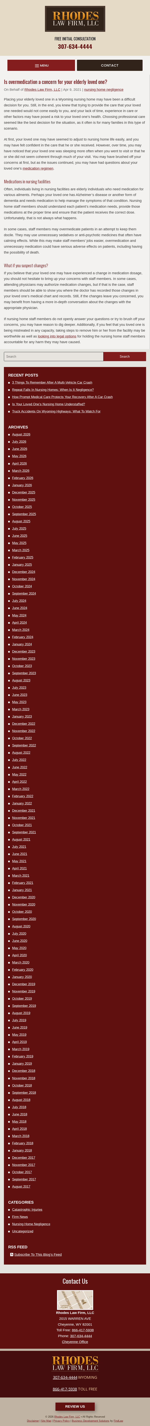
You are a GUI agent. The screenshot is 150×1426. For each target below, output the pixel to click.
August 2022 (21, 752)
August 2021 (21, 839)
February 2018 (22, 1143)
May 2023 (19, 702)
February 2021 (22, 883)
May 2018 (19, 1121)
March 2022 (20, 789)
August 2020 (21, 926)
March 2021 (20, 875)
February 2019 (22, 1056)
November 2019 (23, 991)
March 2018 (20, 1136)
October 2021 (22, 825)
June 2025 (19, 536)
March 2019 (20, 1049)
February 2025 (22, 557)
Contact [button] (110, 65)
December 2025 (23, 492)
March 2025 (20, 550)
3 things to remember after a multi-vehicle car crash (52, 382)
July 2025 (19, 528)
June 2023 (19, 695)
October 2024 (22, 586)
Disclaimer (33, 1420)
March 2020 (20, 962)
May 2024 (19, 615)
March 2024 (20, 630)
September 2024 (24, 593)
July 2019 (19, 1020)
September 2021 (24, 832)
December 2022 (23, 724)
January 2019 (22, 1063)
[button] (41, 65)
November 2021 (23, 818)
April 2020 (19, 955)
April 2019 (19, 1042)
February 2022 (22, 796)
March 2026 (20, 471)
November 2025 (23, 499)
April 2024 (19, 622)
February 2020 (22, 970)
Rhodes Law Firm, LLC (42, 90)
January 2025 (22, 564)
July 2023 (19, 687)
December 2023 (23, 651)
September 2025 (24, 514)
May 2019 (19, 1035)
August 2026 (21, 434)
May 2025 (19, 543)
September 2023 (24, 673)
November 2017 (23, 1165)
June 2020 (19, 941)
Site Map (46, 1420)
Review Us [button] (75, 1406)
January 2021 (22, 890)
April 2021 (19, 868)
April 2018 (19, 1129)
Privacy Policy (61, 1420)
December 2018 (23, 1071)
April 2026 (19, 463)
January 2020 (22, 977)
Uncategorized (22, 1231)
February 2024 (22, 637)
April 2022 (19, 782)
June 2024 (19, 608)
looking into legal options (57, 336)
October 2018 (22, 1085)
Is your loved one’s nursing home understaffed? (48, 404)
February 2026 (22, 478)
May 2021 (19, 861)
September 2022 (24, 745)
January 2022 (22, 803)
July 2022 (19, 760)
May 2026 (19, 456)
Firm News (20, 1217)
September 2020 (24, 919)
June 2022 (19, 767)
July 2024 (19, 601)
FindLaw (118, 1420)
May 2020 (19, 948)
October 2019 (22, 998)
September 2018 (24, 1093)
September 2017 (24, 1179)
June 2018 (19, 1114)
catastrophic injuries (27, 1209)
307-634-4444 (75, 46)
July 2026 (19, 442)
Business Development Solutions (90, 1420)
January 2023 (22, 716)
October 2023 (22, 666)
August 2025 (21, 521)
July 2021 (19, 847)
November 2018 (23, 1078)
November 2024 (23, 579)
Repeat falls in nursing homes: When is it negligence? (53, 390)
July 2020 (19, 933)
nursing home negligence (103, 90)
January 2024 (22, 644)
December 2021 (23, 810)
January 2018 (22, 1150)
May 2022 (19, 774)
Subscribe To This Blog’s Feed (38, 1255)
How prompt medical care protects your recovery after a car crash (62, 397)
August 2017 (21, 1186)
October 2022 (22, 738)
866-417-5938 (83, 1330)
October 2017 (22, 1172)
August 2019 (21, 1013)
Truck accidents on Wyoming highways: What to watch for (56, 411)
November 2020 (23, 904)
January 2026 (22, 485)
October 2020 (22, 912)
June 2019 (19, 1027)
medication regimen (38, 168)
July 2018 (19, 1107)
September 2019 (24, 1006)
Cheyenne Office (75, 1342)
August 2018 (21, 1100)
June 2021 (19, 854)
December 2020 (23, 897)
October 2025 (22, 507)
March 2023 (20, 709)
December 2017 (23, 1158)
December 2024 (23, 572)
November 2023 (23, 659)
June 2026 (19, 449)
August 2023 (21, 680)
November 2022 (23, 731)
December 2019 (23, 984)
